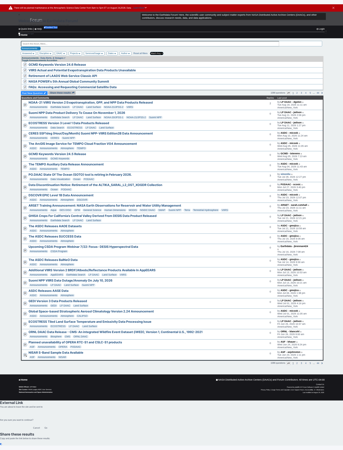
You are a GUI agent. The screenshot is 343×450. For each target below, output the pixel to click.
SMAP (161, 210)
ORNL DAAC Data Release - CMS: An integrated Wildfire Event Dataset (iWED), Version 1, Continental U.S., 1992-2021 (116, 332)
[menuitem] (257, 379)
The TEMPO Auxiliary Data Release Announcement (66, 164)
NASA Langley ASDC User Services (40, 389)
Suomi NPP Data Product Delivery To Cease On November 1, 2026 (77, 113)
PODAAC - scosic (291, 184)
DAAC (59, 53)
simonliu (285, 174)
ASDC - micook (289, 133)
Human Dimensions (115, 210)
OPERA (63, 346)
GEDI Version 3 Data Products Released (58, 301)
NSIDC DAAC (147, 210)
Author (124, 53)
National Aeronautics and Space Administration (36, 392)
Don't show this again (27, 33)
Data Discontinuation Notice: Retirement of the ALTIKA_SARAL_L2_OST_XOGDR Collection (95, 185)
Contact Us (320, 384)
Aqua (53, 210)
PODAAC (89, 179)
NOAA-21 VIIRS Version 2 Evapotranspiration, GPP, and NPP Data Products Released (91, 102)
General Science (92, 210)
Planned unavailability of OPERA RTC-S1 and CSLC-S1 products (75, 342)
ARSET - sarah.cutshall (294, 205)
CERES (55, 138)
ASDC (33, 148)
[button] (288, 93)
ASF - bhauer (288, 341)
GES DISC (65, 210)
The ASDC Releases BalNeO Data (53, 260)
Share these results (60, 93)
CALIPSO (82, 316)
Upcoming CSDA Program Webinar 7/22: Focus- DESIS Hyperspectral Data (83, 247)
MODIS (133, 210)
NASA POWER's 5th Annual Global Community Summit (69, 81)
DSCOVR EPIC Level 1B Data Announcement (61, 195)
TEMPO (81, 148)
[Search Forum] (320, 42)
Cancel (36, 428)
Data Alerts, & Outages (51, 58)
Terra (187, 210)
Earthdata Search (60, 107)
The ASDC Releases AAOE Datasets (55, 226)
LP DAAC (78, 107)
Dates (111, 53)
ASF (32, 346)
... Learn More (138, 7)
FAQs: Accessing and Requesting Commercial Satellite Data (73, 87)
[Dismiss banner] (333, 8)
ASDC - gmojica (290, 225)
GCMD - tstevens (290, 153)
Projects (74, 53)
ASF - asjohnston (290, 352)
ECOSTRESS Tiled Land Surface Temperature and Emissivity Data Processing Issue (90, 322)
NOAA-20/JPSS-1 (113, 117)
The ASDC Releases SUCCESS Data (55, 236)
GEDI (54, 305)
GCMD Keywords (60, 158)
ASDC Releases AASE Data (48, 291)
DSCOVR (82, 199)
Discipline (44, 53)
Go (45, 428)
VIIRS (130, 107)
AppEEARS (57, 274)
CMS (67, 336)
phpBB (297, 387)
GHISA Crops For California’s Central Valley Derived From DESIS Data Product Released (93, 216)
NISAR (62, 357)
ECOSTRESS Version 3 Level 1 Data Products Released (69, 123)
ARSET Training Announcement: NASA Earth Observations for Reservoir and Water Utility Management (105, 205)
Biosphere (56, 336)
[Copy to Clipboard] (1, 444)
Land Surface (93, 107)
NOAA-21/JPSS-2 (113, 107)
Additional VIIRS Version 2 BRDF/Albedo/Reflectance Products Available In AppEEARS (92, 270)
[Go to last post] (303, 102)
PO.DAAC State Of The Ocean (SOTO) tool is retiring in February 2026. (80, 174)
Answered (27, 53)
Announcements (38, 107)
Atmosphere (67, 148)
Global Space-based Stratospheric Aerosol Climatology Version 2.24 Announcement (91, 311)
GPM (77, 210)
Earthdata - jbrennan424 (294, 246)
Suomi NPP (155, 117)
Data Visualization (60, 179)
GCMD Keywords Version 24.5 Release (57, 154)
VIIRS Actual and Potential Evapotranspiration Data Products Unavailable (82, 70)
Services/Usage (93, 53)
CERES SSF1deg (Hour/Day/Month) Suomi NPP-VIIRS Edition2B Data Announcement (91, 133)
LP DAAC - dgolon (291, 102)
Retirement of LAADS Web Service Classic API (63, 76)
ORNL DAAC (80, 336)
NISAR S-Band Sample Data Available (56, 352)
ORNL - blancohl (290, 331)
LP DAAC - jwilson (291, 112)
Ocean (76, 179)
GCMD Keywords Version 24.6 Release (57, 65)
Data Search (57, 127)
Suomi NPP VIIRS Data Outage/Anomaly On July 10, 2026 (70, 280)
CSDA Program (59, 251)
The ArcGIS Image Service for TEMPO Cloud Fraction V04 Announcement (83, 144)
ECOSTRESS (74, 127)
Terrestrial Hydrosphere (205, 210)
